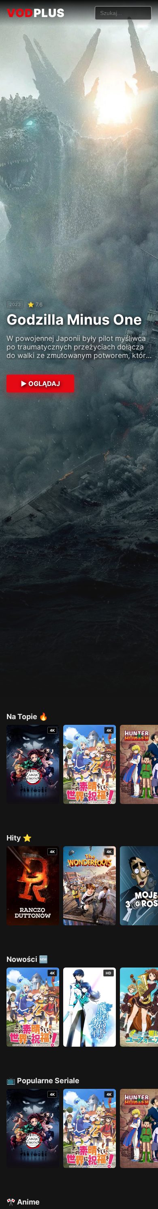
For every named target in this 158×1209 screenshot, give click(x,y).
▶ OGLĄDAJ (40, 383)
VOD (35, 13)
